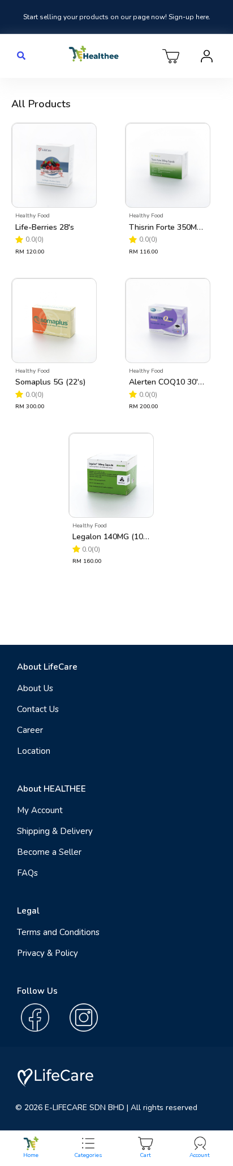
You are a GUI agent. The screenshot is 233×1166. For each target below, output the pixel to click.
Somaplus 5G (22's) (50, 382)
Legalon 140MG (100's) (110, 536)
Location (33, 751)
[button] (21, 56)
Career (30, 730)
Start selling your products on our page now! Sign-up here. (116, 16)
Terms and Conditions (58, 932)
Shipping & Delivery (55, 831)
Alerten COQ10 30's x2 (167, 382)
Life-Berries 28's (44, 227)
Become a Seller (49, 852)
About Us (35, 688)
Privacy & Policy (47, 953)
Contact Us (38, 709)
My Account (40, 810)
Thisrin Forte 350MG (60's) (167, 227)
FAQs (27, 873)
